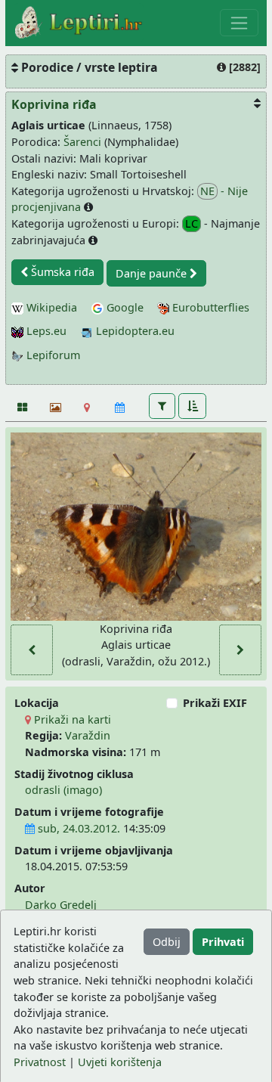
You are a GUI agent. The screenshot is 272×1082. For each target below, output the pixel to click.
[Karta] (87, 407)
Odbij (167, 942)
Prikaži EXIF (215, 703)
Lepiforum (51, 355)
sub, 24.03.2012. (77, 828)
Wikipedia (50, 307)
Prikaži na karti (71, 719)
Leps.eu (44, 331)
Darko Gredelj (61, 905)
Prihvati (223, 942)
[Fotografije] (21, 407)
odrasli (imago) (63, 790)
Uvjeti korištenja (120, 1062)
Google (124, 307)
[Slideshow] (54, 407)
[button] (162, 406)
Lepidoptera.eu (134, 331)
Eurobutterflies (209, 307)
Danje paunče (153, 273)
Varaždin (87, 735)
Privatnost (40, 1062)
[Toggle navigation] (239, 22)
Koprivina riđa (54, 104)
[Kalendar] (120, 407)
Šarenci (82, 142)
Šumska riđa (61, 272)
